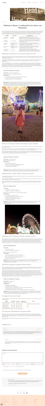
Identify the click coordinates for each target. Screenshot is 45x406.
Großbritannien (15, 404)
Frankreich (14, 402)
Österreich (25, 401)
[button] (1, 404)
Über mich (3, 399)
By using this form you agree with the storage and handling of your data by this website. (17, 370)
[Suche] (43, 2)
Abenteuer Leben (35, 2)
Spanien (35, 401)
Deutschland (15, 401)
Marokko (24, 399)
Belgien (14, 399)
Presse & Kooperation (5, 401)
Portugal (24, 402)
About (41, 2)
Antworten (39, 329)
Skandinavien (36, 399)
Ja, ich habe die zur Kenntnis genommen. (13, 366)
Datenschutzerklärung (11, 366)
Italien (35, 402)
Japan (35, 404)
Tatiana (4, 329)
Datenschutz (4, 404)
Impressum (4, 402)
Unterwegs (29, 2)
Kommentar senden (22, 373)
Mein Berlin (24, 2)
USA (24, 404)
